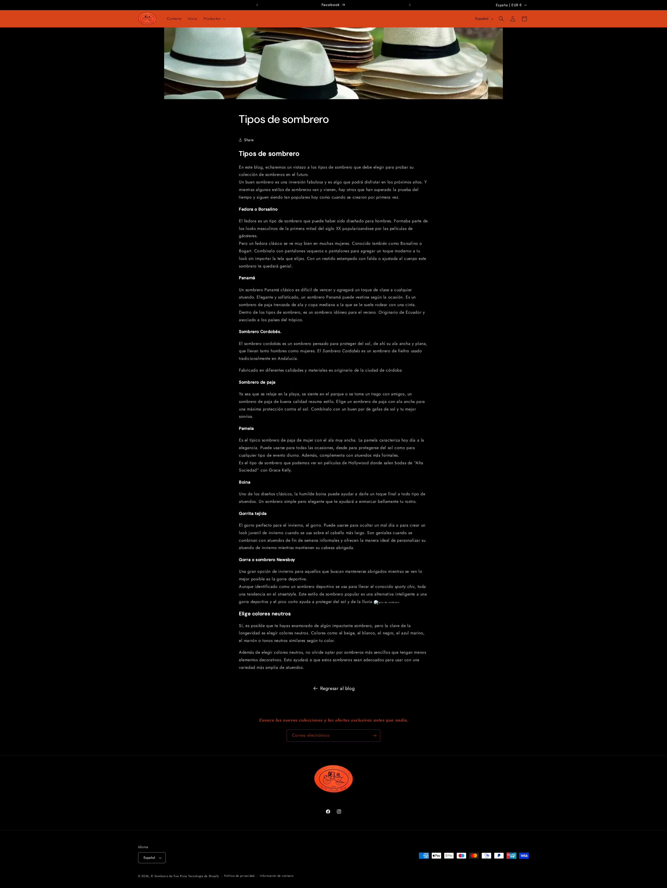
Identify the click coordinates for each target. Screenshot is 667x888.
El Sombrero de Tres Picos (169, 876)
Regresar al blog (337, 688)
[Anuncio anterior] (257, 5)
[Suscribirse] (374, 735)
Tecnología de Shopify (203, 876)
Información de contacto (276, 876)
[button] (214, 18)
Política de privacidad (239, 876)
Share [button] (249, 139)
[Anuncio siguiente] (410, 5)
